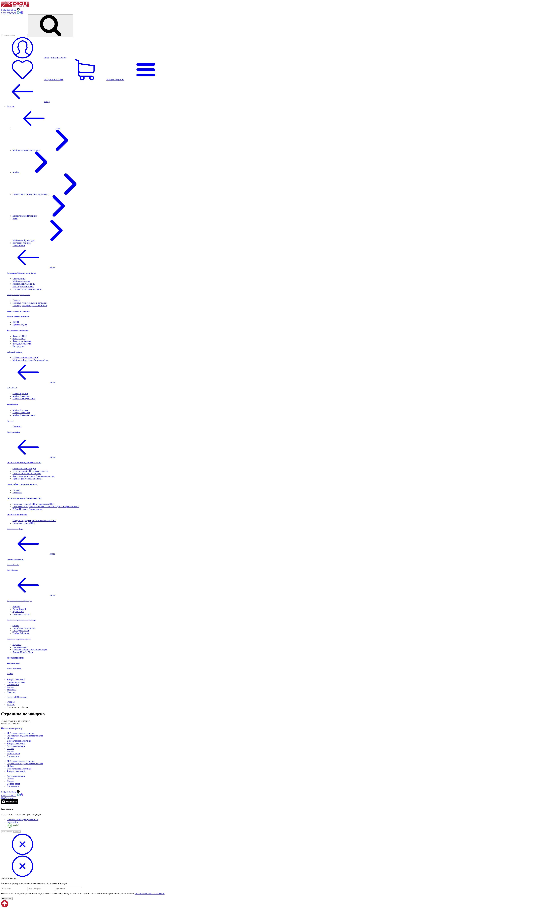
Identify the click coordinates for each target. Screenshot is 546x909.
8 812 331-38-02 (8, 10)
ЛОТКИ (10, 674)
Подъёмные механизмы (24, 628)
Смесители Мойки (13, 432)
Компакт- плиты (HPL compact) (18, 311)
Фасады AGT (19, 338)
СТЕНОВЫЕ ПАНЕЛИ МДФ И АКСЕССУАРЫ (24, 463)
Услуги (10, 687)
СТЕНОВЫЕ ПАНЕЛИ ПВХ (17, 515)
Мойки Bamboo (12, 404)
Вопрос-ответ (13, 753)
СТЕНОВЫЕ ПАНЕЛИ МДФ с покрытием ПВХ (24, 498)
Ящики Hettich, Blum (23, 652)
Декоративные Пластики (25, 216)
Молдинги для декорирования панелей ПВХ (34, 520)
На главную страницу (11, 728)
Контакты (11, 689)
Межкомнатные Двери (15, 529)
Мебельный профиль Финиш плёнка (30, 360)
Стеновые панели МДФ (24, 468)
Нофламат (17, 492)
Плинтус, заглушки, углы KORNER (30, 305)
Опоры (16, 625)
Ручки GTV (18, 611)
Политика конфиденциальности (22, 819)
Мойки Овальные (21, 396)
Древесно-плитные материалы (18, 316)
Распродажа (18, 346)
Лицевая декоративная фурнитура (19, 601)
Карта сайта (12, 822)
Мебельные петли (13, 663)
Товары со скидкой (16, 679)
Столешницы (19, 278)
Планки (16, 300)
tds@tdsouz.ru (7, 798)
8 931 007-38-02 (8, 13)
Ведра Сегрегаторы (14, 668)
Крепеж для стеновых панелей (27, 478)
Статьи (10, 748)
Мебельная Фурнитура (24, 240)
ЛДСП (16, 322)
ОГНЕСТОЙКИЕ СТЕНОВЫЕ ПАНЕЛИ (22, 484)
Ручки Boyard (19, 609)
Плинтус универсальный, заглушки (30, 303)
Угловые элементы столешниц (27, 289)
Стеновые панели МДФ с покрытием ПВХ (33, 504)
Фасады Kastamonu (22, 341)
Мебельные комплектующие (27, 150)
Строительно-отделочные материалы (31, 194)
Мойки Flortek (12, 388)
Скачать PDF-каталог (17, 697)
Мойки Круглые (20, 393)
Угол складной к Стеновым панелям (30, 471)
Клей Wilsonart (12, 570)
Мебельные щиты (21, 281)
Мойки (16, 172)
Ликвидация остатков (23, 286)
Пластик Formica (13, 565)
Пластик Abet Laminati (15, 559)
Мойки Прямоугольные (24, 398)
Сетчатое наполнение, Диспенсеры (30, 649)
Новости (11, 692)
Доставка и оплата (16, 746)
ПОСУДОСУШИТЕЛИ (15, 658)
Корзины (17, 644)
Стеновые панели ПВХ (24, 523)
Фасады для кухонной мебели (17, 330)
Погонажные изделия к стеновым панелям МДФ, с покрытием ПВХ (46, 506)
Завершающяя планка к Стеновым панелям (33, 476)
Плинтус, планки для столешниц (18, 295)
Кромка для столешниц (24, 284)
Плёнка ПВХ (19, 245)
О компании (13, 684)
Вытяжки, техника (22, 243)
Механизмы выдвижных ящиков (19, 639)
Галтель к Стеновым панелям (27, 473)
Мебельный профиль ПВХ (25, 357)
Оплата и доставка (16, 682)
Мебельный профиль (14, 352)
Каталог (11, 106)
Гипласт (16, 490)
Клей (15, 218)
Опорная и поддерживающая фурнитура (21, 620)
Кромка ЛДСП (20, 324)
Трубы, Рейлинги (21, 633)
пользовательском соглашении (150, 893)
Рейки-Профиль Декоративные (28, 509)
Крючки (16, 606)
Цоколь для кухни (21, 614)
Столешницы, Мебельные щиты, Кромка (21, 273)
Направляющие (20, 647)
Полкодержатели (21, 630)
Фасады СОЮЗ (20, 336)
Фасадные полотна (22, 343)
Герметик (10, 421)
